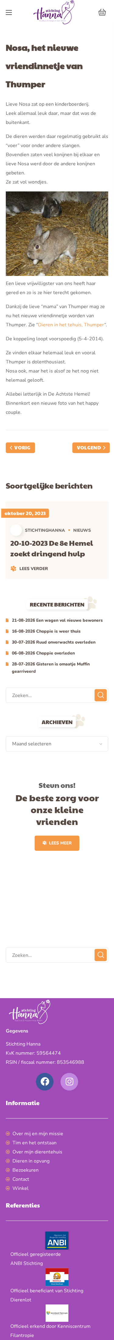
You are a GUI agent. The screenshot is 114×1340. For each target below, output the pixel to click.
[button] (102, 12)
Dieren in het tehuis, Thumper (71, 324)
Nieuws (82, 530)
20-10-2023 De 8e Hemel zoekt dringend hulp (51, 548)
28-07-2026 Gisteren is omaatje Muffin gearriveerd (51, 667)
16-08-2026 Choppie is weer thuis (46, 631)
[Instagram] (69, 1082)
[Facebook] (45, 1082)
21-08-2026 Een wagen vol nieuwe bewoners (57, 620)
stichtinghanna (45, 530)
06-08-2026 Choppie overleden (43, 653)
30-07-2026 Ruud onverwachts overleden (53, 642)
